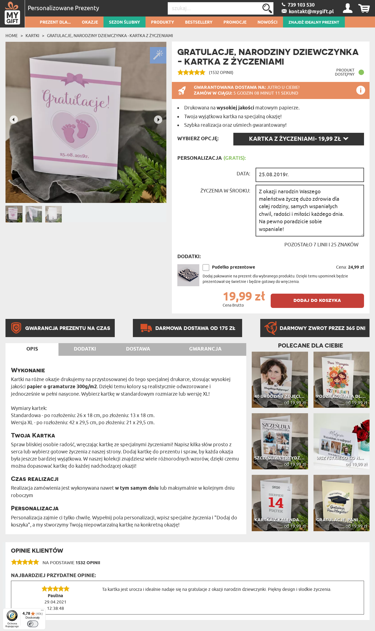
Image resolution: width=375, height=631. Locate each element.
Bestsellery (198, 22)
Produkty (162, 22)
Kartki (32, 35)
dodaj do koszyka (317, 300)
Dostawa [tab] (138, 349)
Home (11, 35)
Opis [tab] (32, 349)
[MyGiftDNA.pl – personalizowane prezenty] (12, 13)
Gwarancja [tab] (205, 349)
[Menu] (42, 611)
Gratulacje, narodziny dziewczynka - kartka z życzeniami (110, 35)
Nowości (268, 22)
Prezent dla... (55, 22)
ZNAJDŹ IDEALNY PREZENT (314, 22)
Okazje (90, 22)
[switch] (32, 624)
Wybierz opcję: (198, 139)
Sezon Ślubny (124, 22)
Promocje (235, 22)
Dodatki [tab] (85, 349)
